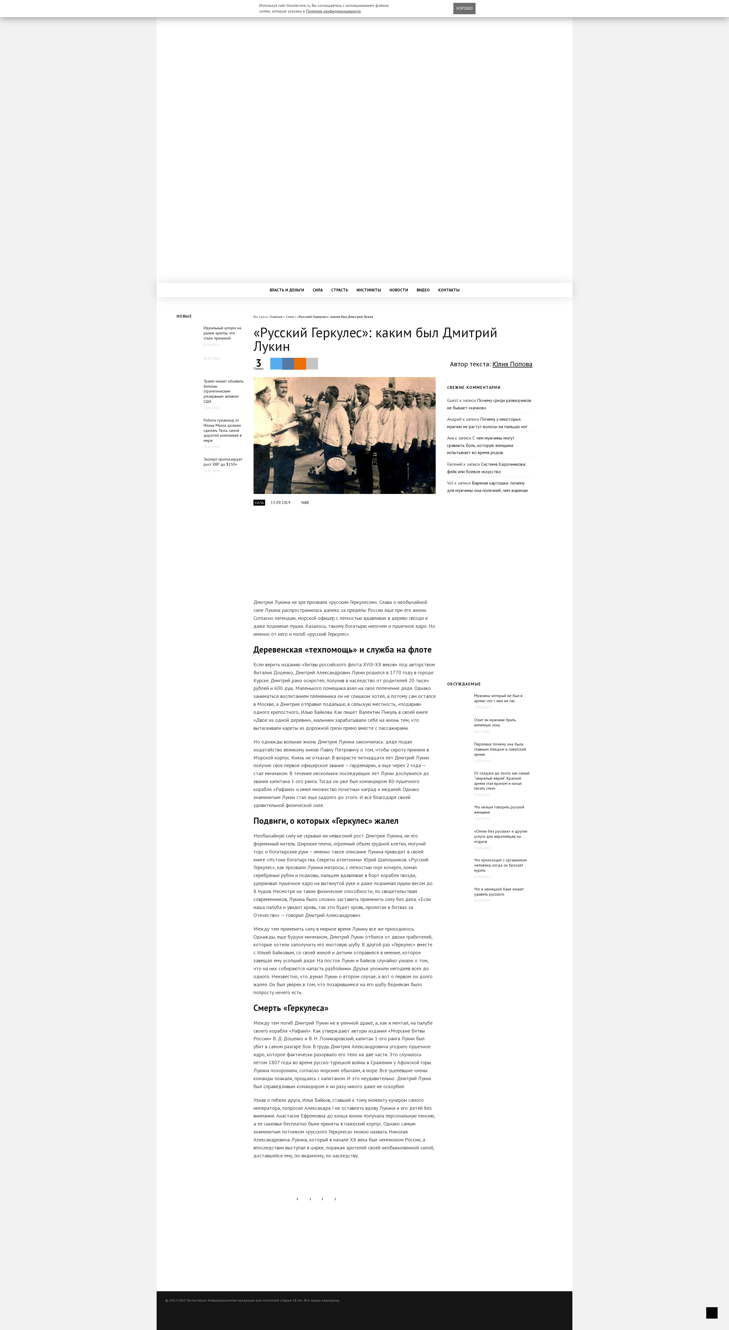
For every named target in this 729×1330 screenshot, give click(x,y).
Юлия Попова (512, 363)
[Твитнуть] (276, 363)
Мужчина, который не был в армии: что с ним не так (498, 698)
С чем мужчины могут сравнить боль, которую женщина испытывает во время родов (481, 445)
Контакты (449, 290)
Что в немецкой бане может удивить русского (499, 891)
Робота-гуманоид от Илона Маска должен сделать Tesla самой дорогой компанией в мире (223, 430)
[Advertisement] (343, 555)
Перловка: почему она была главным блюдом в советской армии (500, 749)
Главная (276, 316)
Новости (399, 290)
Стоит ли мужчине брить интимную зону (495, 722)
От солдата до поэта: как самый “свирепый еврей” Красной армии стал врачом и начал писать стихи (501, 781)
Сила (318, 290)
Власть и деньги (287, 290)
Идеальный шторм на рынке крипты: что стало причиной (222, 333)
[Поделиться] (288, 364)
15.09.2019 (280, 502)
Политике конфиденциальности (333, 11)
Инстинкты (369, 290)
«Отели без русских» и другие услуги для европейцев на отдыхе (500, 836)
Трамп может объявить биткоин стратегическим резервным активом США (223, 391)
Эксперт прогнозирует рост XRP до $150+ (223, 462)
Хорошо (464, 8)
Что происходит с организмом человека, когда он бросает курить (500, 865)
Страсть (339, 290)
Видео (423, 290)
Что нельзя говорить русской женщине (499, 809)
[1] (344, 435)
